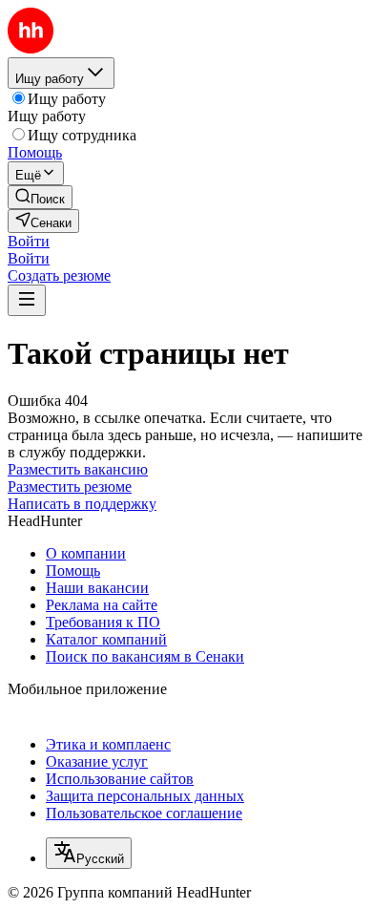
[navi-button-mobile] (27, 300)
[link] (40, 197)
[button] (29, 241)
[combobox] (89, 853)
